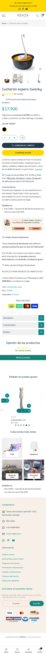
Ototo (5, 404)
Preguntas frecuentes (11, 563)
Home (4, 23)
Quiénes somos (8, 554)
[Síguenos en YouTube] (26, 9)
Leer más (38, 169)
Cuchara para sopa (14, 287)
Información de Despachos (12, 567)
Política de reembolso (10, 581)
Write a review (23, 357)
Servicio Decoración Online (12, 559)
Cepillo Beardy (8, 407)
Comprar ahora (23, 153)
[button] (8, 94)
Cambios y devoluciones (11, 572)
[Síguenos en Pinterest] (23, 9)
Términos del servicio (10, 576)
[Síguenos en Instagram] (19, 9)
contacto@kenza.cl (24, 3)
